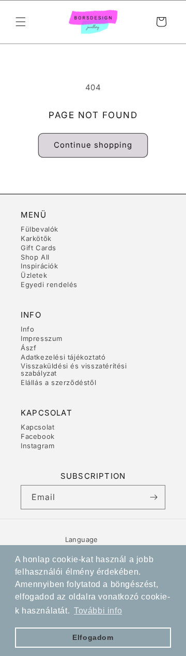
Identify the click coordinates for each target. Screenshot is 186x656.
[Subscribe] (153, 497)
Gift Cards (38, 248)
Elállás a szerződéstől (58, 382)
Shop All (35, 257)
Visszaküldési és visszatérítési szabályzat (74, 370)
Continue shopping (93, 145)
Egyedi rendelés (49, 284)
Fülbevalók (39, 229)
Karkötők (36, 238)
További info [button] (98, 610)
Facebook (38, 436)
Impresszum (42, 338)
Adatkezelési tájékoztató (63, 357)
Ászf (28, 348)
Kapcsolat (37, 427)
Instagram (37, 445)
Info (27, 329)
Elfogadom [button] (92, 637)
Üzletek (34, 275)
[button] (20, 21)
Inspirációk (39, 266)
